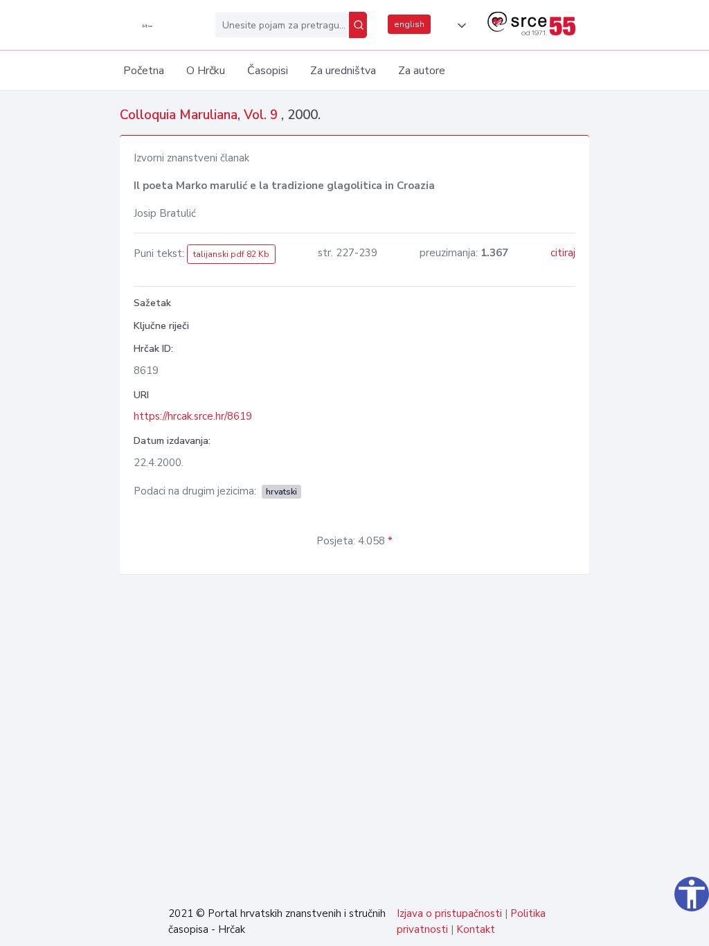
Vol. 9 (262, 115)
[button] (459, 25)
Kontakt (475, 929)
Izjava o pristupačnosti (449, 913)
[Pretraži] (358, 25)
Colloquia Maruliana (178, 115)
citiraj (562, 253)
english (409, 24)
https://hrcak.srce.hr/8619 (193, 416)
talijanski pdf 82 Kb (231, 254)
